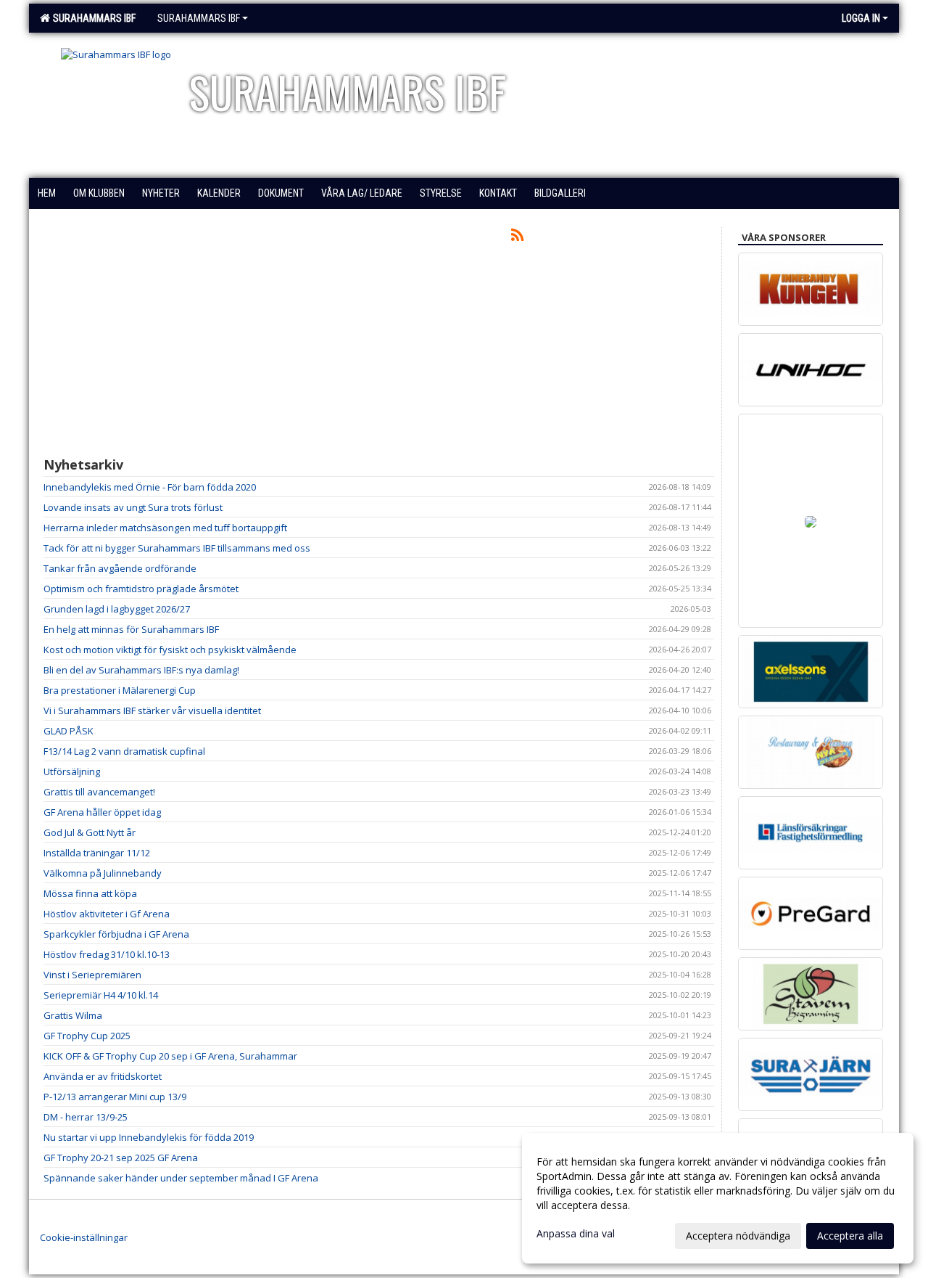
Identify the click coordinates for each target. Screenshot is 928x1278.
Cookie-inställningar (84, 1237)
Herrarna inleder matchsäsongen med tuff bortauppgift (165, 527)
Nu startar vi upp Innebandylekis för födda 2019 (149, 1137)
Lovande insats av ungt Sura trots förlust (133, 507)
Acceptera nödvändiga (738, 1235)
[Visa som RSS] (517, 237)
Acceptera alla (850, 1235)
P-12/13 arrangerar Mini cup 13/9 (115, 1096)
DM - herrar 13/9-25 (86, 1116)
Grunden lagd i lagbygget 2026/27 (117, 608)
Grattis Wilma (73, 1015)
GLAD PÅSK (69, 730)
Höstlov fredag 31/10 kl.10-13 (107, 954)
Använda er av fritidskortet (103, 1076)
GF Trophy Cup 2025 (87, 1035)
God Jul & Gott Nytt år (90, 832)
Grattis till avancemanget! (99, 791)
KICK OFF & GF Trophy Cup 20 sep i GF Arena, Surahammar (170, 1055)
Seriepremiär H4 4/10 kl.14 (101, 994)
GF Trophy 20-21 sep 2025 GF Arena (121, 1157)
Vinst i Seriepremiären (92, 974)
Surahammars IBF (92, 18)
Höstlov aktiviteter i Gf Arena (107, 913)
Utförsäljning (72, 771)
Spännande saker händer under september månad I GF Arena (181, 1177)
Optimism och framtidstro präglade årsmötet (141, 588)
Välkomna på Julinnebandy (103, 873)
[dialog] (718, 1198)
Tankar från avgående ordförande (120, 568)
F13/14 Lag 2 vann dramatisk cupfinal (124, 751)
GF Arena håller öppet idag (102, 812)
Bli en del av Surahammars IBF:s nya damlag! (141, 669)
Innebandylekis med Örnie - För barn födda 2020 (150, 486)
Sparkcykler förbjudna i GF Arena (116, 934)
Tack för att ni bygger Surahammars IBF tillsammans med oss (177, 547)
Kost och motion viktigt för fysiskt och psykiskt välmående (170, 649)
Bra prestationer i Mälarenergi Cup (120, 690)
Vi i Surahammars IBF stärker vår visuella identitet (152, 710)
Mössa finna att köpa (90, 893)
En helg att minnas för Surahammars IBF (131, 629)
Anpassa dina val (575, 1233)
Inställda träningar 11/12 (97, 852)
